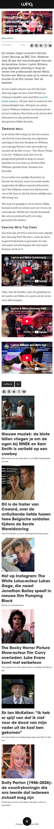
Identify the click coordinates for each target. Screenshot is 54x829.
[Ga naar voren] (27, 4)
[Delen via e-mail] (41, 45)
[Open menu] (27, 821)
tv (18, 384)
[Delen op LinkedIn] (36, 45)
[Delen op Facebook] (32, 45)
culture (8, 384)
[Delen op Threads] (45, 45)
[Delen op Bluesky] (50, 45)
